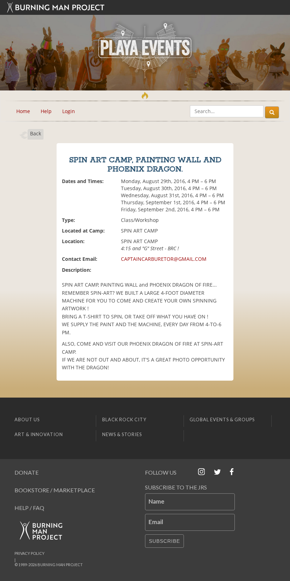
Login (68, 111)
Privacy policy (29, 553)
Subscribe (164, 541)
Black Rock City (124, 419)
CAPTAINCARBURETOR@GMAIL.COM (164, 259)
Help (46, 111)
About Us (27, 419)
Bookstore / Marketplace (54, 490)
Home (23, 111)
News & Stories (122, 434)
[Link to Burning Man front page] (145, 7)
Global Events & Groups (222, 419)
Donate (26, 472)
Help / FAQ (29, 507)
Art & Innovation (38, 434)
